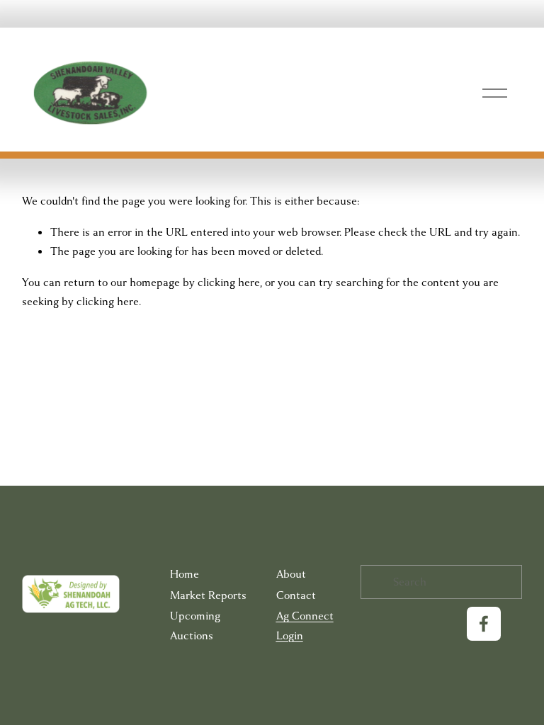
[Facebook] (484, 624)
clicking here (229, 282)
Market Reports (208, 595)
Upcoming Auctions (195, 625)
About (291, 574)
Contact (296, 595)
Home (184, 574)
